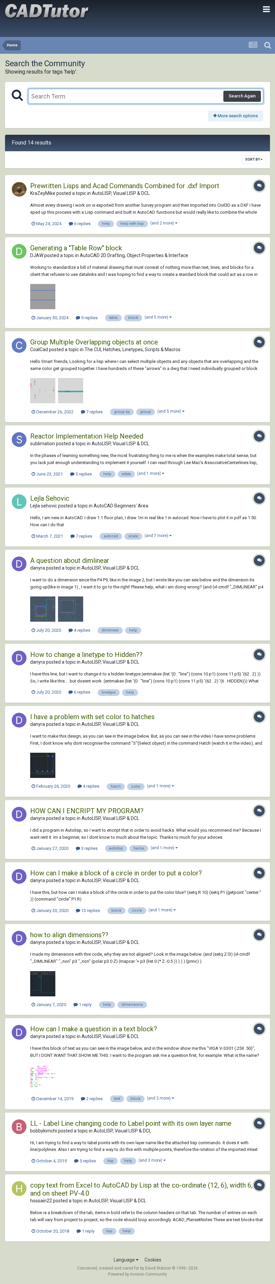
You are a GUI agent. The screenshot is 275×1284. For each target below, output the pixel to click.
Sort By (253, 159)
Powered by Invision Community (137, 1274)
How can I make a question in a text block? (93, 1029)
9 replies (89, 317)
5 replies (83, 474)
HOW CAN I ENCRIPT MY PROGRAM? (87, 811)
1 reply (85, 1004)
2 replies (94, 1098)
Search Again (242, 95)
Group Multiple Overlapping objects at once (94, 342)
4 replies (81, 630)
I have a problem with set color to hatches (92, 717)
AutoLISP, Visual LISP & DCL (121, 193)
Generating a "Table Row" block (76, 248)
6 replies (82, 223)
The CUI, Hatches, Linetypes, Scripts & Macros (132, 349)
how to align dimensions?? (69, 935)
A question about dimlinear (69, 560)
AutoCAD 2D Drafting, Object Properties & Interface (134, 255)
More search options (237, 115)
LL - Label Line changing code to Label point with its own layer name (130, 1123)
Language (125, 1259)
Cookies (153, 1259)
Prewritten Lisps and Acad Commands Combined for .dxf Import (124, 186)
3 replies (89, 848)
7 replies (94, 411)
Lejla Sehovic (49, 498)
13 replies (90, 910)
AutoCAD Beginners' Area (121, 505)
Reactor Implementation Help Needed (86, 436)
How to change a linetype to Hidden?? (86, 655)
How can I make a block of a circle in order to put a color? (116, 873)
